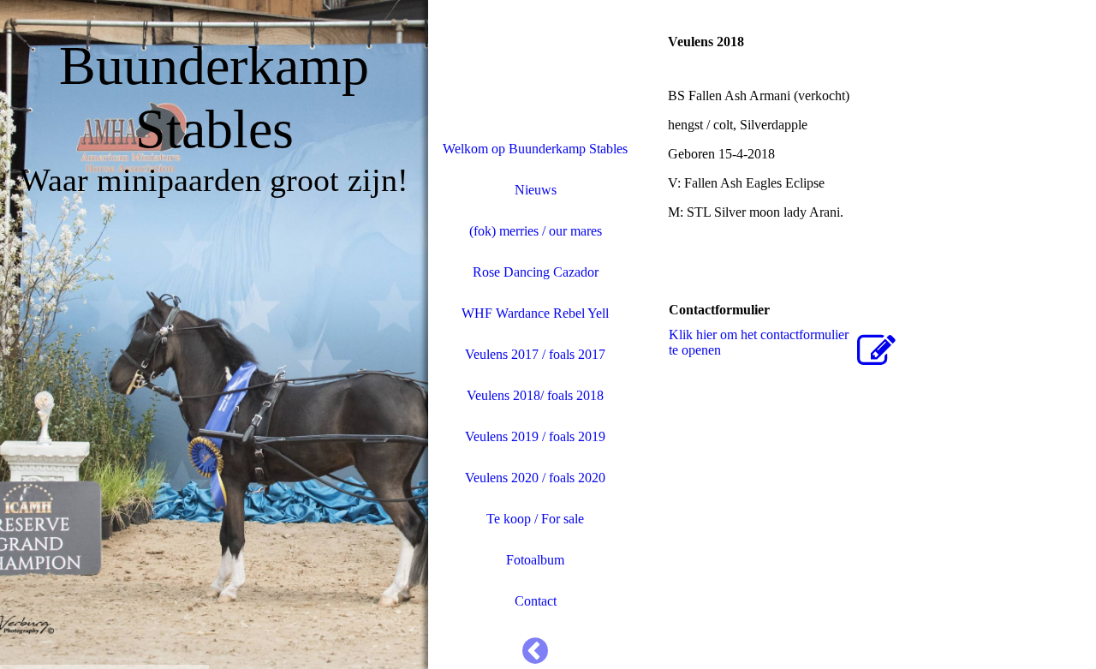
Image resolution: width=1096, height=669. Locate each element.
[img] (214, 334)
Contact (536, 601)
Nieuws (536, 189)
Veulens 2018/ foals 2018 (535, 395)
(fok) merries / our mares (535, 231)
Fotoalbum (535, 560)
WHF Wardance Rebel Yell (535, 313)
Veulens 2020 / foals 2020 (535, 477)
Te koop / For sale (535, 518)
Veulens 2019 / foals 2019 (535, 436)
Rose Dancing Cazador (536, 272)
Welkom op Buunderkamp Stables (535, 148)
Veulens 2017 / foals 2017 (535, 354)
